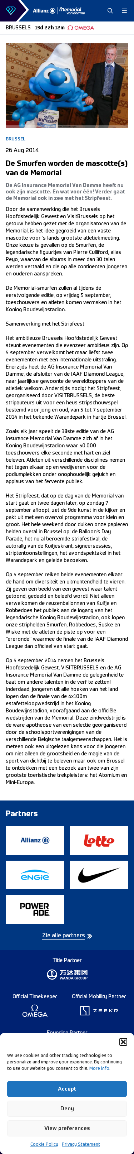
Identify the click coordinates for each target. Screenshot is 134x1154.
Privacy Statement (81, 1145)
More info (99, 1069)
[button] (123, 1041)
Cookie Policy (44, 1145)
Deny (67, 1108)
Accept (67, 1089)
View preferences (67, 1128)
